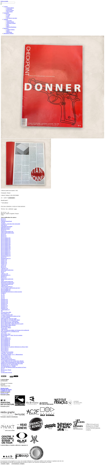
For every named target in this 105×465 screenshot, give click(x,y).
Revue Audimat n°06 (5, 244)
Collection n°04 (4, 268)
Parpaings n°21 (4, 299)
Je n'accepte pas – (18, 463)
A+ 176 (2, 294)
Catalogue (5, 19)
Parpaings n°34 (4, 303)
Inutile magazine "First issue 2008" (9, 318)
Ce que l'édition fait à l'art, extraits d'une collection (12, 361)
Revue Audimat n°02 (5, 239)
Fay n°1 (2, 368)
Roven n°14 (3, 277)
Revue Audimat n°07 (5, 245)
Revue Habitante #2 (5, 340)
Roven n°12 (3, 235)
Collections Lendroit (11, 23)
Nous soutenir (9, 11)
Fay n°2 (2, 371)
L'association (9, 9)
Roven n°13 (3, 236)
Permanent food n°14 (5, 258)
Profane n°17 (4, 261)
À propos (5, 6)
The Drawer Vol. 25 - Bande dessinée (9, 364)
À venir (8, 15)
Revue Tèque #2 (4, 349)
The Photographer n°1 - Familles (8, 366)
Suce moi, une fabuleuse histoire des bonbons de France (13, 367)
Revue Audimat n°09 (5, 248)
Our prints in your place (11, 18)
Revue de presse (10, 10)
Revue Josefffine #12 (5, 289)
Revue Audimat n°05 (5, 243)
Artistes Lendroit (10, 21)
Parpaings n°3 (4, 307)
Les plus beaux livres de (6, 372)
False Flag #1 (4, 225)
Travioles (3, 222)
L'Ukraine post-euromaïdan (7, 352)
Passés (7, 16)
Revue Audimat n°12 (5, 252)
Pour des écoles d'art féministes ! (8, 359)
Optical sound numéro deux (7, 270)
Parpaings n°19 (4, 305)
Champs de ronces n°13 (6, 358)
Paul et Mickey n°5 (5, 313)
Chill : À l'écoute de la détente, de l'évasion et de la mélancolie (15, 330)
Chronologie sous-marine (6, 226)
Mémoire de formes (5, 229)
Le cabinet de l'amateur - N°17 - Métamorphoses (12, 354)
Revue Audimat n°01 (5, 238)
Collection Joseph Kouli (6, 221)
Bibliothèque (9, 32)
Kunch (2, 272)
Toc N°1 (3, 296)
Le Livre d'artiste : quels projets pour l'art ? (10, 287)
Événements (6, 13)
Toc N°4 (3, 298)
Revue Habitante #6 (5, 345)
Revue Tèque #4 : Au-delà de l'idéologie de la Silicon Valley (14, 346)
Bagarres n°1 (4, 276)
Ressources (5, 28)
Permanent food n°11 (5, 275)
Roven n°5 (3, 271)
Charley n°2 (3, 264)
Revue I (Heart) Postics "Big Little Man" (10, 322)
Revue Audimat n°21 (5, 337)
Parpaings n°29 (4, 302)
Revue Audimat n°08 (5, 246)
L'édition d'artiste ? (10, 29)
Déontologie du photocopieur (7, 282)
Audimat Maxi (4, 328)
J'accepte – (5, 463)
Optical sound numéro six (6, 286)
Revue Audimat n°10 (5, 249)
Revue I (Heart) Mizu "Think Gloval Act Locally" (12, 323)
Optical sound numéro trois (7, 279)
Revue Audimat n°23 (5, 355)
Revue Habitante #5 (5, 344)
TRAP (2, 280)
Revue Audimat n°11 (5, 250)
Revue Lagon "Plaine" (6, 327)
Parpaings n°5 (4, 304)
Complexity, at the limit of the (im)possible (10, 223)
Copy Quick (3, 332)
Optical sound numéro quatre (7, 232)
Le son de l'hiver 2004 (6, 312)
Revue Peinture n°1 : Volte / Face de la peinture (11, 335)
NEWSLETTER (4, 393)
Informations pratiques (8, 33)
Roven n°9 (3, 234)
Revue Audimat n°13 (5, 253)
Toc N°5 (3, 295)
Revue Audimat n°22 (5, 339)
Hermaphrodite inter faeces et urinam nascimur (11, 291)
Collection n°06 (4, 273)
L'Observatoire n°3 (5, 309)
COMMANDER (11, 197)
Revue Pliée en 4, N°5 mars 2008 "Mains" (10, 320)
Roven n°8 (3, 266)
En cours (8, 14)
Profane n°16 (4, 262)
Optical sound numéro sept (7, 284)
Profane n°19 (4, 336)
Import (7, 25)
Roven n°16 (3, 257)
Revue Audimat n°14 (5, 254)
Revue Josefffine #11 (5, 290)
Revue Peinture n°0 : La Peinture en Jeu (10, 331)
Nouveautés (9, 20)
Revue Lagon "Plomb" (6, 369)
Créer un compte (4, 1)
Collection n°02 (4, 285)
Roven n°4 (3, 220)
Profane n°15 (4, 263)
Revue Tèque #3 (4, 348)
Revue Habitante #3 (5, 341)
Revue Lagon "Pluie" (6, 334)
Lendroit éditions (10, 7)
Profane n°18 (4, 259)
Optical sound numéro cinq (7, 231)
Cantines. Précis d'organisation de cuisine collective (12, 362)
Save (12, 376)
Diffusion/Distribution (11, 27)
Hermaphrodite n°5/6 (5, 326)
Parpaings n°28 (4, 308)
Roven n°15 (3, 267)
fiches (7, 24)
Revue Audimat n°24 (5, 357)
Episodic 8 (3, 293)
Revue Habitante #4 (5, 343)
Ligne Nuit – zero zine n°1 (7, 353)
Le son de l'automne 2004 (7, 314)
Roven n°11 (3, 230)
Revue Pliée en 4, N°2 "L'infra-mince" (9, 321)
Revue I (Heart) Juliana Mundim (8, 325)
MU (2, 311)
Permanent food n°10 (5, 255)
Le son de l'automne (5, 317)
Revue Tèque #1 (4, 350)
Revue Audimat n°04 (5, 241)
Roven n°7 (3, 218)
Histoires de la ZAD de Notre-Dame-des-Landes (12, 363)
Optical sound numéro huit (7, 281)
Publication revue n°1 (6, 227)
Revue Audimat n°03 (5, 240)
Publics (8, 30)
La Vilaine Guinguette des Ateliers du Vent (10, 316)
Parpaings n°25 (4, 300)
